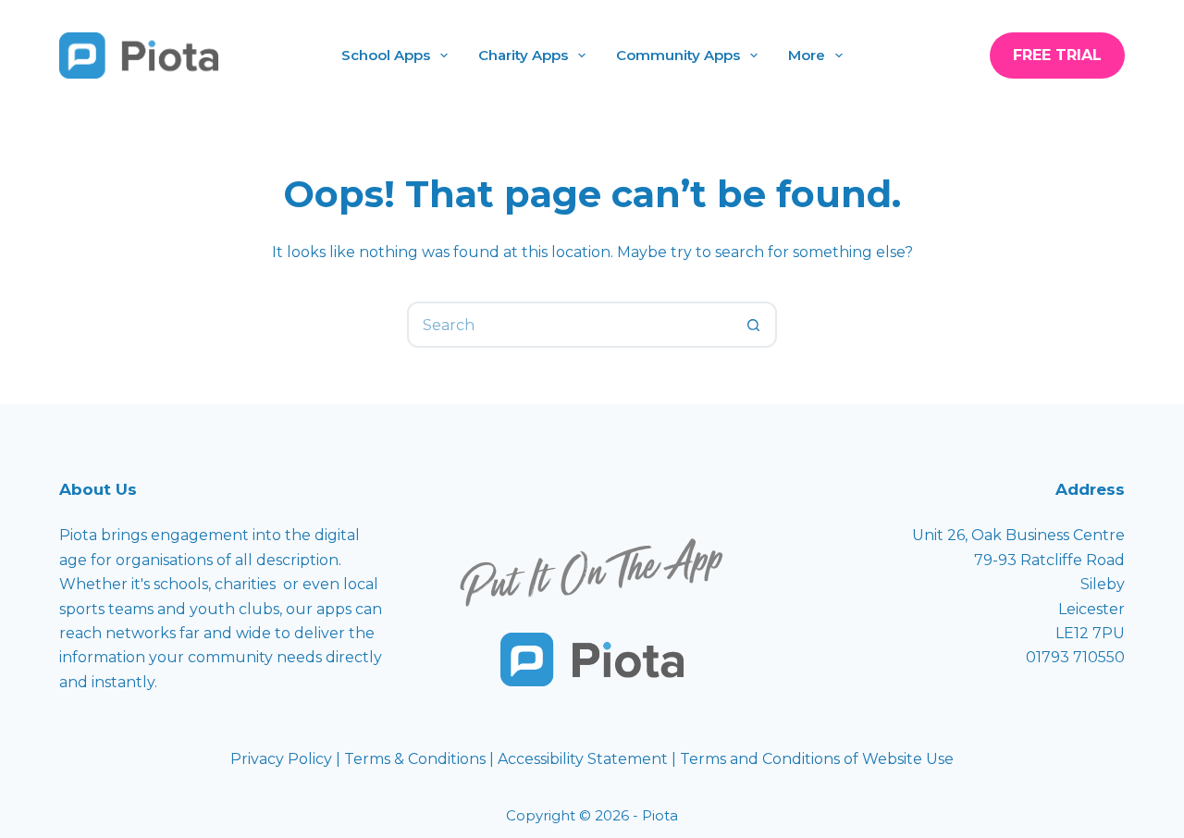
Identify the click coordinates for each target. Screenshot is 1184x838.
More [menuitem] (806, 55)
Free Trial (1057, 55)
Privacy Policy (283, 759)
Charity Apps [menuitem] (523, 55)
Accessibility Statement (585, 759)
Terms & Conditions (415, 759)
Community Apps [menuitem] (678, 55)
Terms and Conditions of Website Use (817, 759)
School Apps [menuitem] (385, 55)
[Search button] (754, 325)
